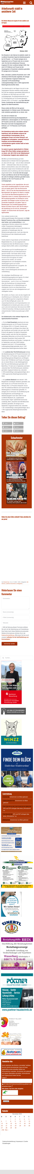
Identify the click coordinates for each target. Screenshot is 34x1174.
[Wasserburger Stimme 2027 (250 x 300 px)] (11, 828)
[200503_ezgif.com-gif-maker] (11, 892)
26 (29, 1125)
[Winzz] (11, 719)
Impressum (19, 1141)
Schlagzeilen (19, 583)
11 (24, 1121)
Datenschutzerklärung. (8, 635)
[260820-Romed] (16, 462)
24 (20, 1125)
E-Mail (4, 1077)
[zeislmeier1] (11, 1049)
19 (29, 1123)
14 (6, 1123)
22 (11, 1125)
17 (20, 1123)
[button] (7, 423)
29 (11, 1128)
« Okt (2, 1130)
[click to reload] (10, 1093)
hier (20, 1075)
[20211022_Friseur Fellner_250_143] (11, 1017)
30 (15, 1128)
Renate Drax (6, 582)
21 (6, 1125)
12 (29, 1121)
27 (2, 1128)
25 (24, 1125)
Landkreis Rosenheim (11, 583)
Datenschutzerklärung (17, 1084)
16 (15, 1123)
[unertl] (11, 921)
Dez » (6, 1130)
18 (24, 1123)
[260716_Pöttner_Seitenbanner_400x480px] (17, 974)
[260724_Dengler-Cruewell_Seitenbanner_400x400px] (17, 856)
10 (20, 1121)
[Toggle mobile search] (31, 2)
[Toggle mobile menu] (24, 2)
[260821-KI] (16, 441)
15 (11, 1123)
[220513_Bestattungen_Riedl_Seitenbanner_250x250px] (17, 938)
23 (15, 1125)
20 (2, 1125)
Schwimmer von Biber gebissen (19, 797)
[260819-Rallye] (16, 484)
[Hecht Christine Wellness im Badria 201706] (11, 1032)
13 (2, 1123)
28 (6, 1128)
